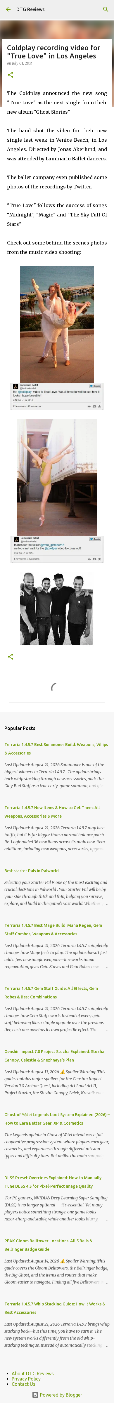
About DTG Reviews (33, 1373)
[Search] (105, 9)
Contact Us (23, 1384)
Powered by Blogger (60, 1394)
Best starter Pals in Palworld (31, 870)
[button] (10, 75)
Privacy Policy (26, 1378)
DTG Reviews (30, 9)
